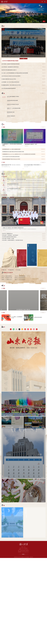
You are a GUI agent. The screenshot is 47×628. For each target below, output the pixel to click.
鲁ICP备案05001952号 (23, 557)
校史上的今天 (11, 269)
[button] (32, 21)
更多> (44, 21)
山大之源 (18, 269)
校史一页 (4, 269)
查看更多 (43, 93)
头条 (23, 58)
